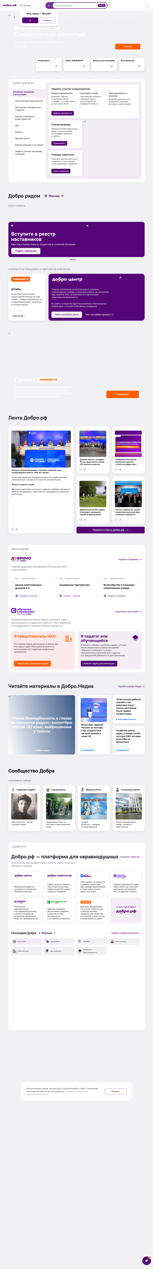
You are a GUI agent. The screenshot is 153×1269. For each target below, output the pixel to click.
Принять (115, 1091)
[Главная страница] (9, 5)
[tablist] (28, 125)
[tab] (28, 93)
